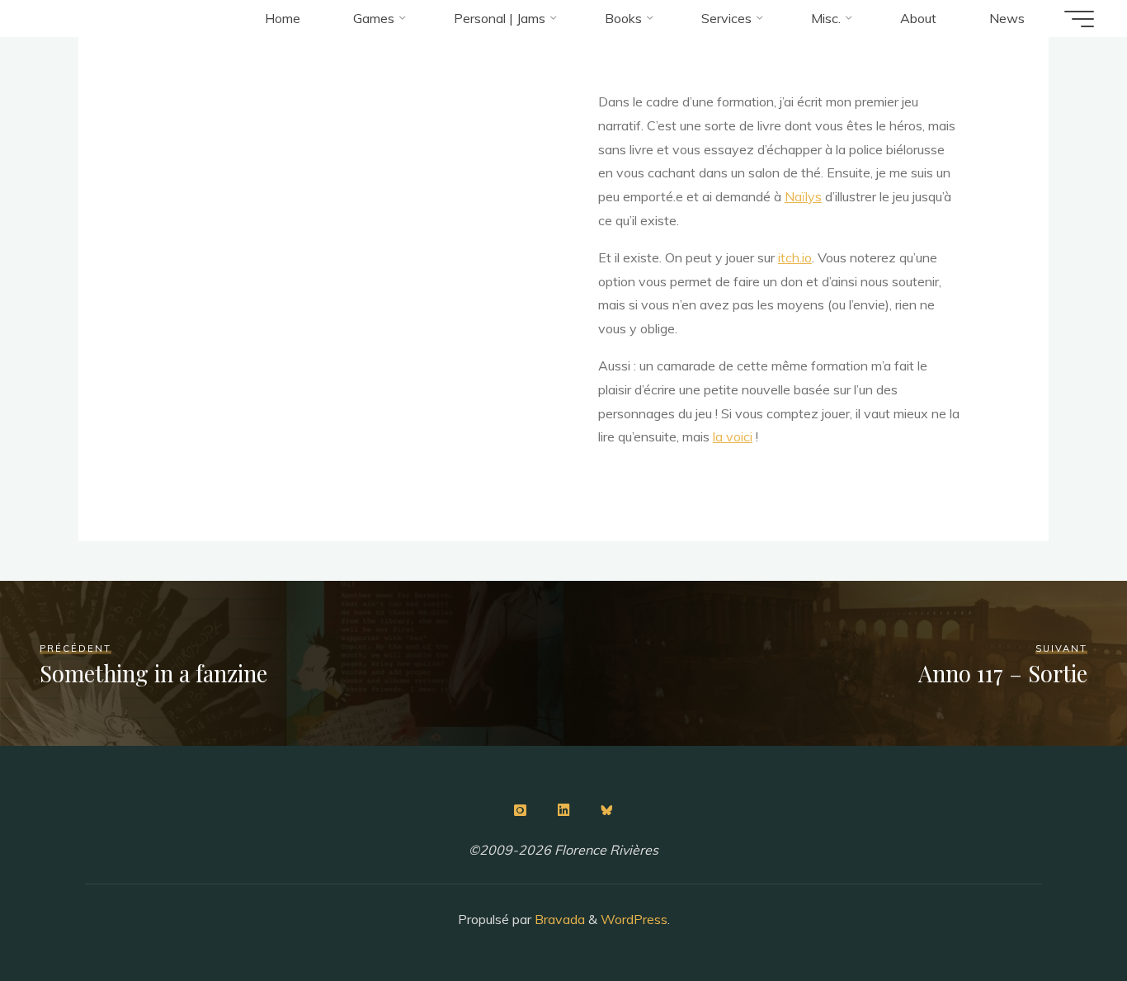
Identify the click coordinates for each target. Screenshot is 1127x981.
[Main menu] (1079, 19)
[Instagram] (519, 810)
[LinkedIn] (563, 810)
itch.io (795, 257)
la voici (732, 436)
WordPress (634, 919)
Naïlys (803, 196)
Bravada (558, 919)
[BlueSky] (607, 810)
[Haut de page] (1062, 916)
